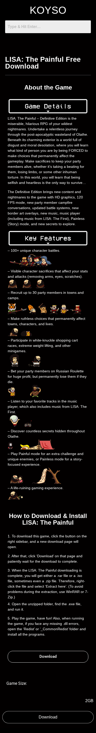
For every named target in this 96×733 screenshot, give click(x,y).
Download (48, 717)
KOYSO (48, 10)
